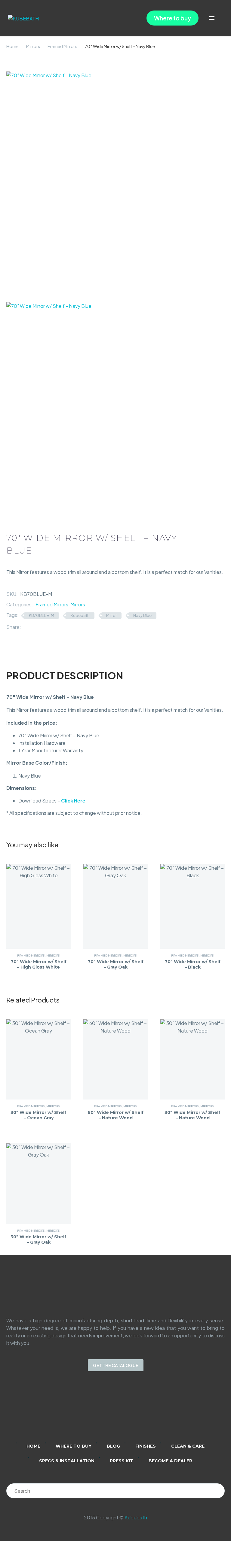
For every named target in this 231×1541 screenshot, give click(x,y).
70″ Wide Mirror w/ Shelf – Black (193, 964)
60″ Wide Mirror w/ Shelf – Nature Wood (116, 1115)
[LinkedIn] (52, 627)
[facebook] (123, 1411)
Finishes (145, 1446)
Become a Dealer (170, 1461)
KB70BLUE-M (41, 615)
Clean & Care (188, 1446)
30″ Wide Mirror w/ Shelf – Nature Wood (192, 1115)
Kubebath (80, 615)
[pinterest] (139, 1411)
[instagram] (107, 1411)
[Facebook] (25, 627)
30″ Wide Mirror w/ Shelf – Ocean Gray (38, 1115)
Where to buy (172, 18)
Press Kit (121, 1461)
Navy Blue (142, 615)
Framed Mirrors (62, 46)
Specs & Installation (66, 1461)
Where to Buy (73, 1446)
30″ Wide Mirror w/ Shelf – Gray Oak (38, 1239)
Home (12, 46)
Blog (113, 1446)
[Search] (217, 1490)
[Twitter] (34, 627)
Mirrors (33, 46)
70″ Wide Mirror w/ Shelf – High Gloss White (39, 964)
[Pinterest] (43, 627)
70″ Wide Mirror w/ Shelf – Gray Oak (116, 964)
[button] (220, 18)
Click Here (73, 800)
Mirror (111, 615)
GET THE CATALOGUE (115, 1365)
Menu (211, 18)
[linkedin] (92, 1411)
